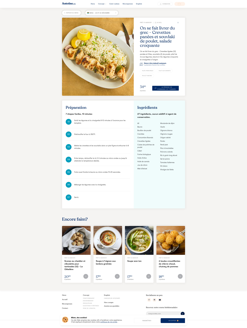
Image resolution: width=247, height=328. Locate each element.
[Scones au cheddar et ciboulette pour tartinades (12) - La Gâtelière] (76, 240)
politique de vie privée (108, 322)
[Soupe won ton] (139, 240)
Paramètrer (146, 320)
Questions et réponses (91, 305)
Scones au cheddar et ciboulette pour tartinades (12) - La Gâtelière (74, 265)
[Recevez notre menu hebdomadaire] (183, 314)
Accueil (64, 299)
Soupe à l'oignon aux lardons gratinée (106, 262)
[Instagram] (154, 300)
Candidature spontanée (112, 298)
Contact (65, 308)
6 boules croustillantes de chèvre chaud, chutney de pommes (169, 264)
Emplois (107, 295)
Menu (64, 295)
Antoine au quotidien (111, 306)
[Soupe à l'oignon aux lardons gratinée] (107, 240)
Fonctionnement (88, 298)
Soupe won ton (134, 261)
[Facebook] (149, 300)
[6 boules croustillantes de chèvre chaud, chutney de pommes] (170, 240)
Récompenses (67, 304)
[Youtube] (160, 300)
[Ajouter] (85, 276)
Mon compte (108, 302)
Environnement (88, 300)
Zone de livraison (89, 308)
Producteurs (87, 303)
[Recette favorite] (178, 22)
